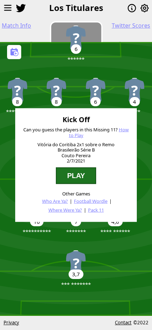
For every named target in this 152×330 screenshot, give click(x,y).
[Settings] (144, 8)
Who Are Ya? (55, 201)
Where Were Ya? (65, 210)
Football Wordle (90, 201)
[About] (132, 8)
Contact (123, 322)
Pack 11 (96, 210)
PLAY (76, 176)
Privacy (11, 322)
